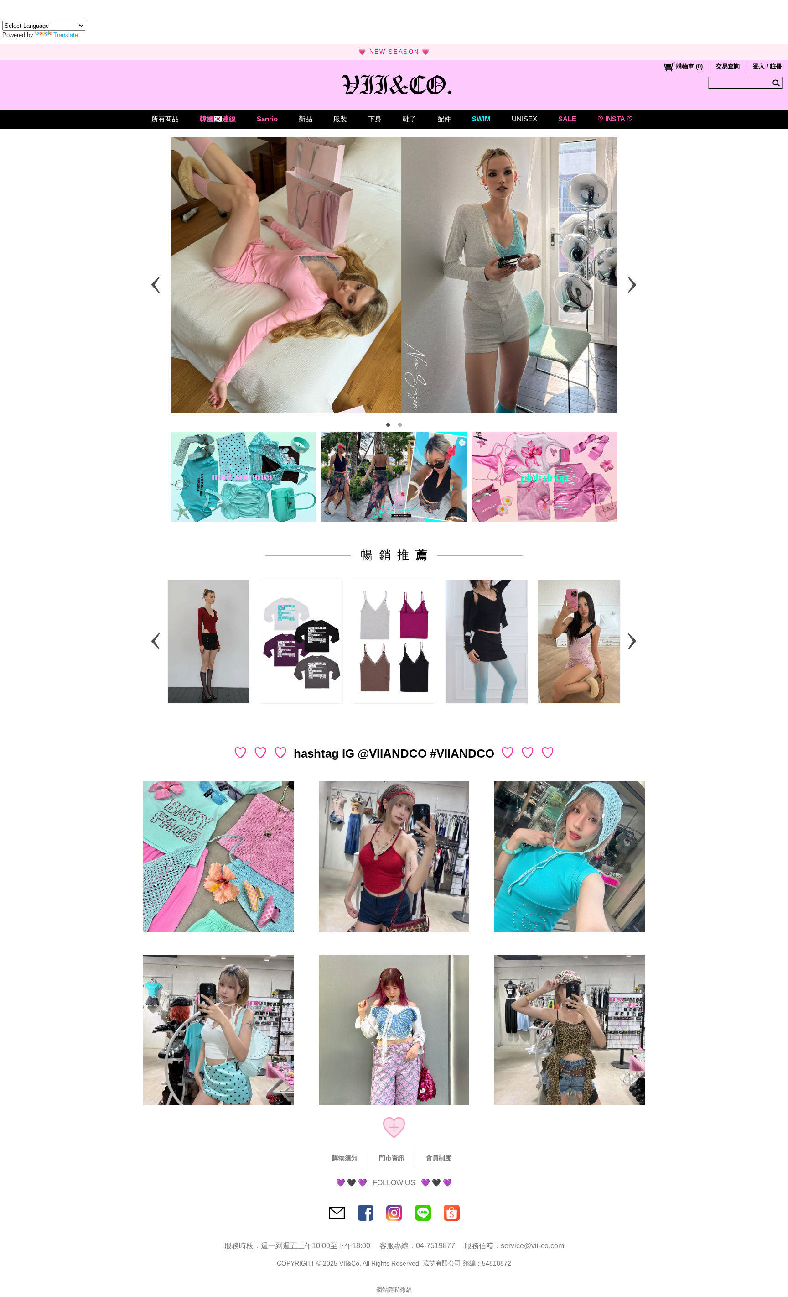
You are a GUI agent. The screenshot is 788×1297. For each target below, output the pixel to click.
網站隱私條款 (394, 1290)
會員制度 (438, 1157)
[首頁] (394, 82)
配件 (444, 119)
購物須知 (345, 1157)
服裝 (340, 119)
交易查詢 (728, 66)
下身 (375, 119)
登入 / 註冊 (767, 66)
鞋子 (409, 119)
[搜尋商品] (777, 82)
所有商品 (165, 119)
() (689, 66)
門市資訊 (391, 1157)
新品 (305, 119)
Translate (65, 34)
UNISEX (524, 119)
